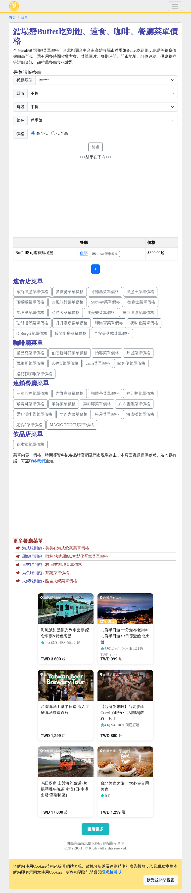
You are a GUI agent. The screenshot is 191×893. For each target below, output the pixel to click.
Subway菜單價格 (105, 302)
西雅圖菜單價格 (30, 363)
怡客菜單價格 (107, 353)
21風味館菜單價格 (68, 302)
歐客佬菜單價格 (131, 363)
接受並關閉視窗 (161, 880)
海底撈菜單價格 (140, 414)
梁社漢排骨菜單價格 (34, 414)
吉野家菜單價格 (70, 393)
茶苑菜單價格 (57, 573)
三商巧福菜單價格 (32, 393)
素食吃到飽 (32, 573)
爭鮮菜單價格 (64, 404)
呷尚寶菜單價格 (109, 323)
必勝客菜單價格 (66, 312)
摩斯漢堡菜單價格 (32, 292)
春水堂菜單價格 (30, 444)
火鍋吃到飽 (32, 581)
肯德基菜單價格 (105, 292)
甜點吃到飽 (32, 556)
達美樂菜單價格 (101, 312)
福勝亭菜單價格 (105, 393)
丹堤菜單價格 (138, 353)
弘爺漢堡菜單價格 (32, 323)
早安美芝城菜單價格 (112, 333)
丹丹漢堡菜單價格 (72, 323)
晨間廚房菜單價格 (71, 333)
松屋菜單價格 (107, 414)
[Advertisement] (55, 197)
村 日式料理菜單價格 (63, 564)
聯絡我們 (37, 461)
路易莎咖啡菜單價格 (34, 374)
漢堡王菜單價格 (140, 292)
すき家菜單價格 (74, 414)
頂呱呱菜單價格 (30, 302)
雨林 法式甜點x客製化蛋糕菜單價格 (76, 556)
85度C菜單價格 (65, 363)
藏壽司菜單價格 (30, 404)
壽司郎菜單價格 (97, 404)
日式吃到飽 (32, 564)
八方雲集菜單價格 (134, 404)
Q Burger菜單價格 (31, 333)
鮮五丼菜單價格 (140, 393)
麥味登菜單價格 (144, 323)
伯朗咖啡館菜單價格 (70, 353)
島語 (84, 253)
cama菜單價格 (98, 363)
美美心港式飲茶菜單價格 (67, 548)
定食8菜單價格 (29, 425)
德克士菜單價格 (141, 302)
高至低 (42, 133)
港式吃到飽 (32, 548)
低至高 (62, 133)
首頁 (12, 17)
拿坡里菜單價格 (30, 312)
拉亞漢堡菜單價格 (138, 312)
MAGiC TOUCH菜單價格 (72, 425)
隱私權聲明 (112, 872)
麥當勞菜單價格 (70, 292)
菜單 (24, 17)
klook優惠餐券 (107, 254)
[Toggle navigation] (175, 6)
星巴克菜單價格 (30, 353)
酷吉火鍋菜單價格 (61, 581)
